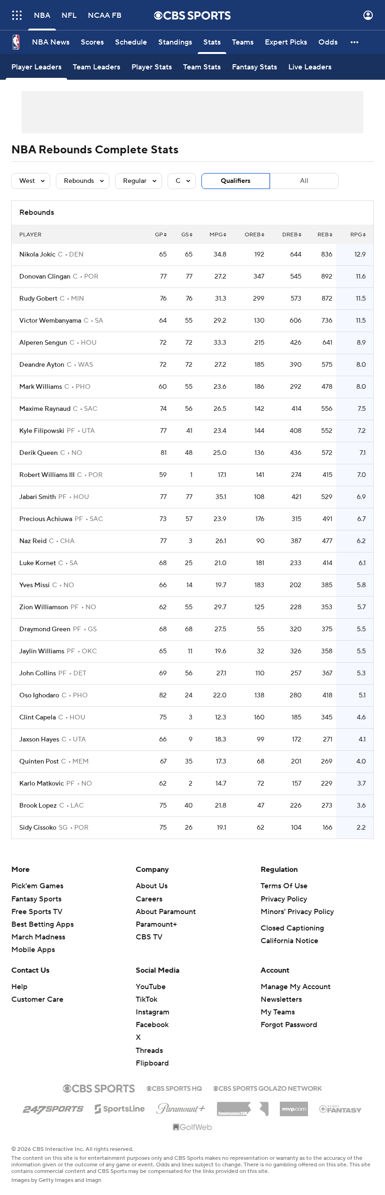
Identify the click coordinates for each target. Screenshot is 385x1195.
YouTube (151, 986)
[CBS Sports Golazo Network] (267, 1087)
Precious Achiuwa (45, 519)
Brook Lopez (38, 806)
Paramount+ (156, 924)
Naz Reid (32, 541)
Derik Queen (38, 453)
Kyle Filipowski (41, 431)
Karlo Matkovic (41, 783)
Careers (149, 899)
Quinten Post (39, 761)
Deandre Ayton (41, 365)
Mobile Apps (33, 949)
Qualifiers (236, 181)
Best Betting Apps (42, 924)
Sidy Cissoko (37, 828)
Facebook (152, 1024)
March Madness (38, 937)
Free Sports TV (36, 911)
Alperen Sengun (43, 343)
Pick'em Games (37, 886)
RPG (356, 234)
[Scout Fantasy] (340, 1108)
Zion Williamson (43, 607)
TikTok (146, 999)
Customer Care (37, 999)
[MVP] (294, 1105)
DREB (290, 234)
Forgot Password (289, 1024)
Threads (149, 1050)
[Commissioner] (243, 1105)
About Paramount (166, 911)
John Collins (37, 673)
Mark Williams (40, 387)
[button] (17, 15)
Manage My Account (296, 986)
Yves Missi (34, 585)
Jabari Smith (37, 497)
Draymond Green (44, 629)
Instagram (152, 1012)
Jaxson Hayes (39, 739)
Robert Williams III (47, 475)
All (304, 181)
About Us (152, 886)
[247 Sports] (53, 1107)
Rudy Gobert (38, 299)
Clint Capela (37, 717)
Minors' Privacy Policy (297, 911)
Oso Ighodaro (39, 695)
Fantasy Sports (36, 899)
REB (323, 234)
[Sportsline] (120, 1107)
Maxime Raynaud (44, 409)
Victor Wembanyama (50, 321)
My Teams (278, 1012)
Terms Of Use (284, 886)
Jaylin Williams (41, 651)
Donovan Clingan (44, 276)
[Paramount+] (181, 1107)
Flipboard (152, 1063)
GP (159, 234)
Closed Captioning (292, 928)
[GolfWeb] (192, 1127)
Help (19, 986)
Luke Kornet (37, 563)
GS (185, 234)
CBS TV (149, 937)
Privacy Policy (284, 899)
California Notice (289, 940)
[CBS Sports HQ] (174, 1087)
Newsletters (281, 999)
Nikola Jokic (37, 254)
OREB (253, 234)
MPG (216, 234)
